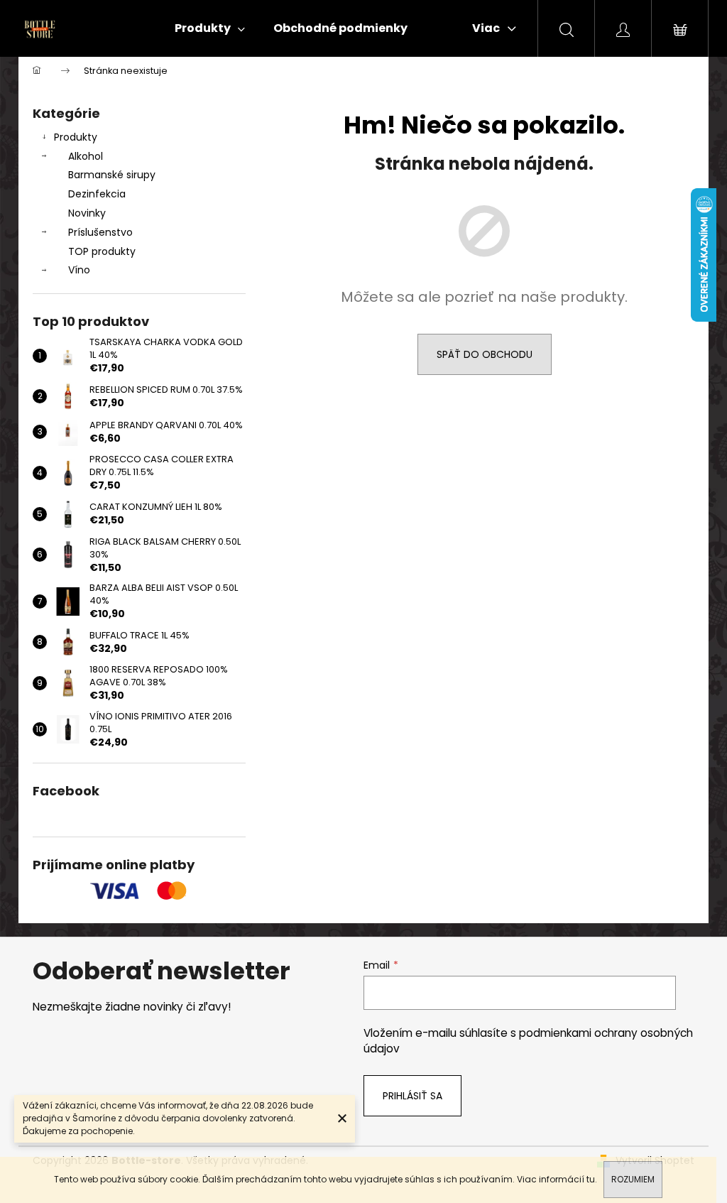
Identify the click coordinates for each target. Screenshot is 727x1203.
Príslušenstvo (100, 232)
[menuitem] (209, 28)
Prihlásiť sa (412, 1096)
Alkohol (85, 156)
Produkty (75, 137)
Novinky (87, 213)
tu (590, 1179)
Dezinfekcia (97, 194)
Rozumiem (633, 1179)
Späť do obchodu (484, 354)
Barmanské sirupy (111, 175)
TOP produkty (102, 251)
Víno (79, 270)
